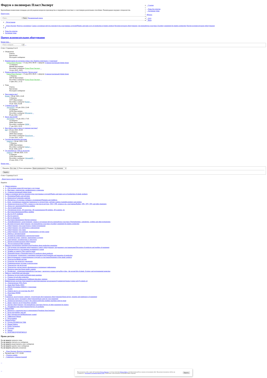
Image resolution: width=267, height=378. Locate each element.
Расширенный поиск (35, 18)
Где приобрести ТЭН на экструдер (17, 151)
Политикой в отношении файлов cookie (95, 373)
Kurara (7, 96)
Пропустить (5, 14)
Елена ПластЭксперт (14, 63)
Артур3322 (10, 107)
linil (6, 130)
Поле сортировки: (25, 168)
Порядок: (50, 168)
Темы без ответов (11, 31)
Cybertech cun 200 (11, 105)
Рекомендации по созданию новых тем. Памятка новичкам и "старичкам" (31, 61)
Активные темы (10, 33)
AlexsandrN (29, 158)
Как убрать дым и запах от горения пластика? (21, 128)
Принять (186, 373)
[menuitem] (153, 9)
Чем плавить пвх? (11, 94)
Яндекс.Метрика (104, 372)
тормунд (10, 141)
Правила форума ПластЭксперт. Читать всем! (21, 72)
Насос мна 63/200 (11, 117)
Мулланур (28, 113)
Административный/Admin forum (57, 63)
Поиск (25, 18)
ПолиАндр (29, 135)
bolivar (27, 147)
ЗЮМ (27, 124)
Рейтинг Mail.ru (124, 372)
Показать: (6, 168)
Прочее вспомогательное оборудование (23, 37)
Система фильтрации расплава (16, 139)
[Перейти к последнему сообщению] (41, 68)
